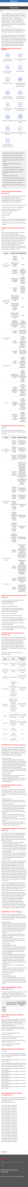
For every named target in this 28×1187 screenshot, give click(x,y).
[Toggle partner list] (26, 1152)
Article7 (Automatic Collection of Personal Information (13, 169)
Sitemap (2, 1165)
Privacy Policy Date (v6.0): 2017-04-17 (9, 1113)
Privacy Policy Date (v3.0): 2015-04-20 (9, 1108)
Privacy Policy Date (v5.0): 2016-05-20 (9, 1111)
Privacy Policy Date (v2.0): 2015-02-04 (9, 1106)
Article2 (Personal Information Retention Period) (12, 155)
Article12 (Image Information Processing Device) (12, 182)
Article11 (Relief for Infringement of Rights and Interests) (14, 180)
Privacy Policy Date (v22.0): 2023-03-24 (9, 1137)
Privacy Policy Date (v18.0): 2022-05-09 (9, 1131)
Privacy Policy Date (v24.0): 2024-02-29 (9, 1141)
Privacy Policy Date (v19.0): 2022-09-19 (9, 1132)
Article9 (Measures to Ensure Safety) (10, 175)
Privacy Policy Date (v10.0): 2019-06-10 (9, 1119)
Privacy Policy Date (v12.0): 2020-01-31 (9, 1122)
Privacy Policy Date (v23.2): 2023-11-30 (9, 1140)
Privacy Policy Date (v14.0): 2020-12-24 (9, 1125)
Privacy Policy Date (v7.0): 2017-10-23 (9, 1114)
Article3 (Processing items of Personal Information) (13, 157)
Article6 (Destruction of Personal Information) (12, 167)
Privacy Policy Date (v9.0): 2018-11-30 (9, 1117)
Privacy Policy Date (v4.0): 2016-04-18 (9, 1110)
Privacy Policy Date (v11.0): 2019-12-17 (9, 1120)
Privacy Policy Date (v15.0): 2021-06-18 (9, 1126)
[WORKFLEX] (4, 1152)
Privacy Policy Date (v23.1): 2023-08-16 (9, 1138)
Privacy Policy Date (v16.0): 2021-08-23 (9, 1128)
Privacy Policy (4, 1159)
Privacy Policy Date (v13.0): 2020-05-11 (9, 1123)
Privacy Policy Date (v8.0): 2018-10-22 (9, 1116)
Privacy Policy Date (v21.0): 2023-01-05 (9, 1135)
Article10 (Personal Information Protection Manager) (13, 178)
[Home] (1, 11)
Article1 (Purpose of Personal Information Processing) (13, 153)
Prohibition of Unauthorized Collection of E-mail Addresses (12, 1162)
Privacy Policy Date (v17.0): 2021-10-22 (9, 1129)
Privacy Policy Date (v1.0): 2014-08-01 (9, 1105)
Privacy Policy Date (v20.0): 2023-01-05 (9, 1134)
